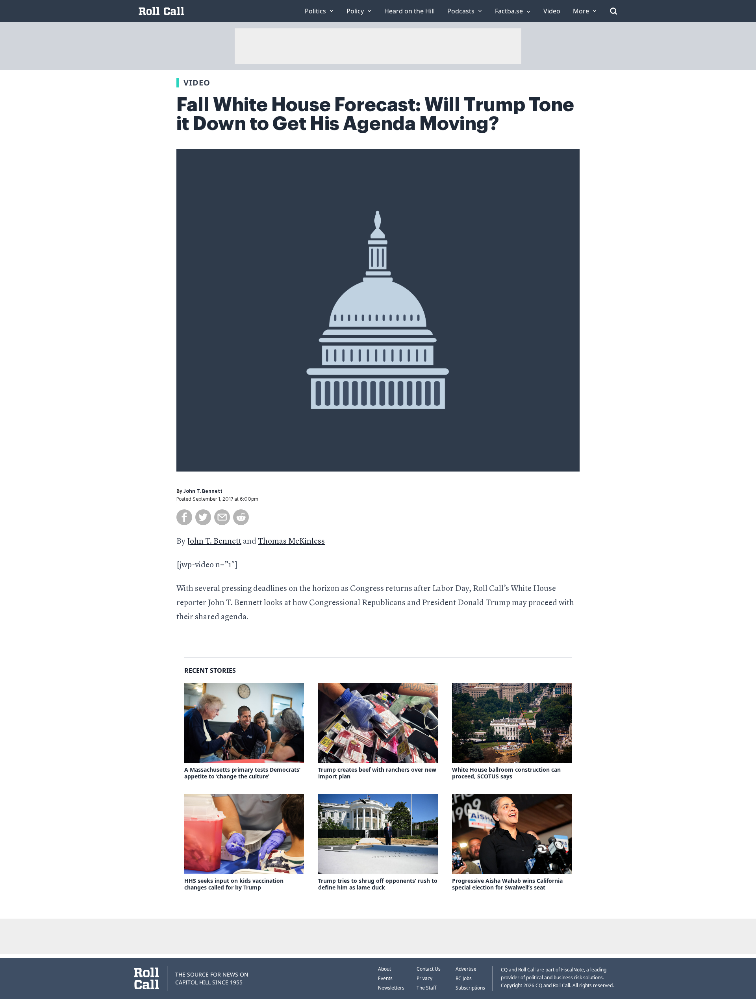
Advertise (466, 969)
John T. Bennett (202, 491)
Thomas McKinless (291, 542)
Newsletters (391, 987)
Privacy (424, 978)
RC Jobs (464, 978)
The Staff (426, 987)
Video (196, 82)
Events (385, 978)
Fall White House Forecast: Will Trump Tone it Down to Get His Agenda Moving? (375, 114)
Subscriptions (470, 987)
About (384, 969)
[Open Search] (613, 11)
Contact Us (429, 969)
